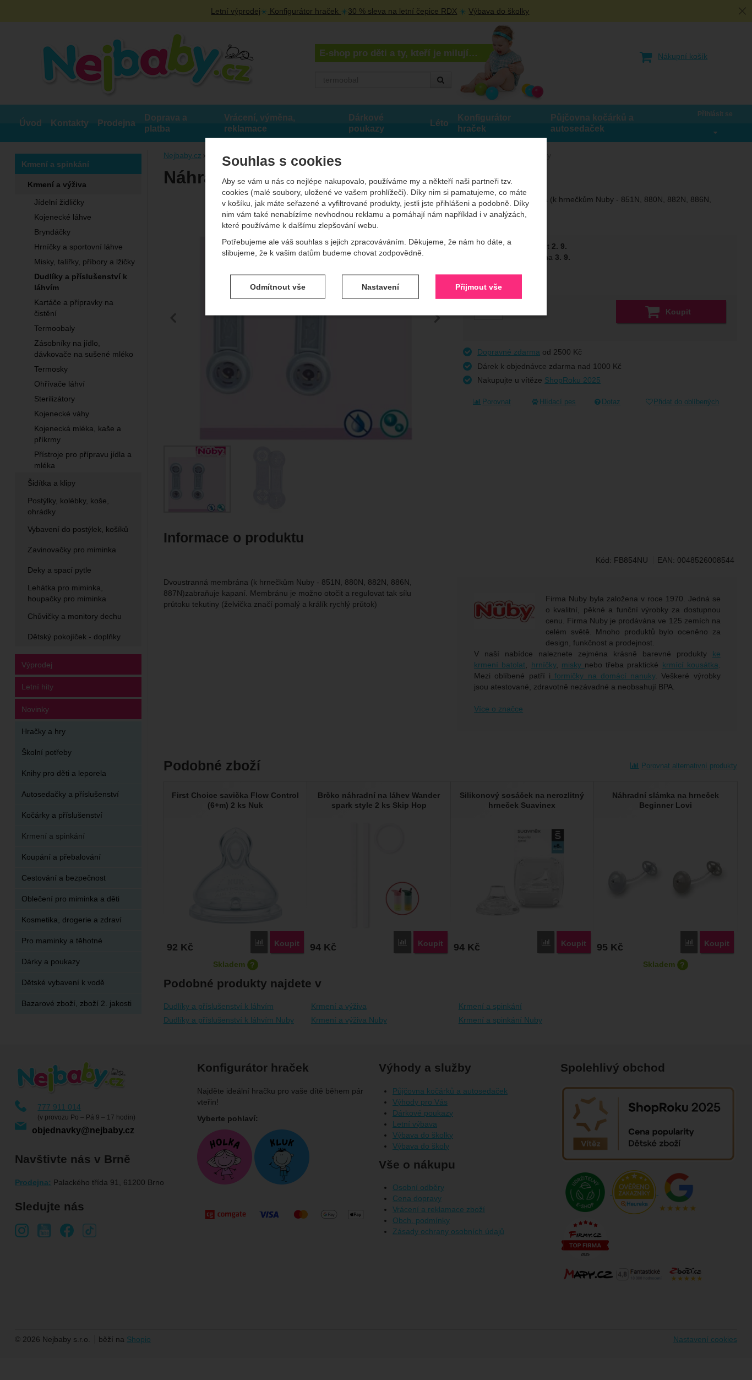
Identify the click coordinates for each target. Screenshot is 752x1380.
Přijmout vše (478, 286)
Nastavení (380, 286)
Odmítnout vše (278, 286)
